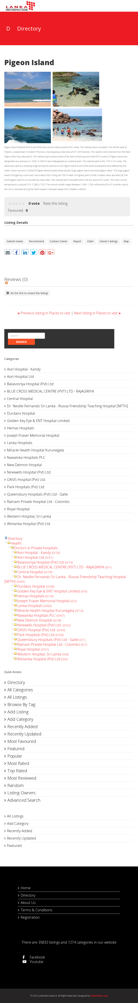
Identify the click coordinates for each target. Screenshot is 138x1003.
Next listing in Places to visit (97, 313)
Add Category (20, 719)
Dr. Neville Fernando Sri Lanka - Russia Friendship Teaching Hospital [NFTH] (67, 406)
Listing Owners (21, 793)
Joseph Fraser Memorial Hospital (33, 435)
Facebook (37, 957)
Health (16, 543)
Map (126, 241)
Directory (15, 538)
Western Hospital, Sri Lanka (29, 516)
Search (21, 341)
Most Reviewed (21, 778)
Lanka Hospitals (19, 442)
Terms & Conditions (36, 910)
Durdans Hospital (21, 413)
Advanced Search (23, 800)
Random (15, 785)
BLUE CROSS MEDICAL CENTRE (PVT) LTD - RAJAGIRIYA (50, 391)
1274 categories (80, 942)
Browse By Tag (21, 704)
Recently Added (22, 726)
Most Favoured (21, 741)
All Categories (20, 690)
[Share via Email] (7, 252)
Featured (15, 748)
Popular (14, 756)
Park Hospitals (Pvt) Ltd (25, 486)
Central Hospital (20, 398)
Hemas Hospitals (20, 428)
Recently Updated (24, 734)
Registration (30, 917)
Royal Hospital (18, 509)
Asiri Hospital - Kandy (24, 369)
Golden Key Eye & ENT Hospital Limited (38, 420)
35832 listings (49, 942)
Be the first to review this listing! (29, 293)
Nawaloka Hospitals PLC (26, 457)
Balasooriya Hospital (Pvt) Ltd (30, 383)
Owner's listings (109, 241)
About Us (28, 902)
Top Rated (17, 771)
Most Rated (18, 763)
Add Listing (18, 712)
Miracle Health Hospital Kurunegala (35, 450)
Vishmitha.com (99, 995)
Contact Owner (58, 241)
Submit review (15, 241)
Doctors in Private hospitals (36, 547)
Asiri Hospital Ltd (20, 376)
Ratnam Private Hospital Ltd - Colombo (38, 501)
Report (77, 241)
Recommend (36, 241)
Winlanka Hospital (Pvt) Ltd (28, 523)
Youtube (36, 961)
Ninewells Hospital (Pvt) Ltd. (29, 472)
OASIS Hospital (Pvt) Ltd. (26, 479)
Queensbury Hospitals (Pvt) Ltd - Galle (37, 494)
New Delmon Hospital (24, 464)
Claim (90, 241)
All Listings (17, 697)
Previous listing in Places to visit (44, 313)
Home (26, 887)
